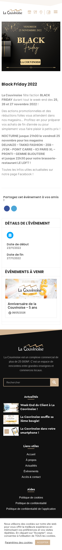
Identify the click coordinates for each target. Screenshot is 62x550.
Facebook (7, 208)
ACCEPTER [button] (42, 542)
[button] (56, 11)
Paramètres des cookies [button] (19, 542)
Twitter (14, 208)
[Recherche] (54, 382)
